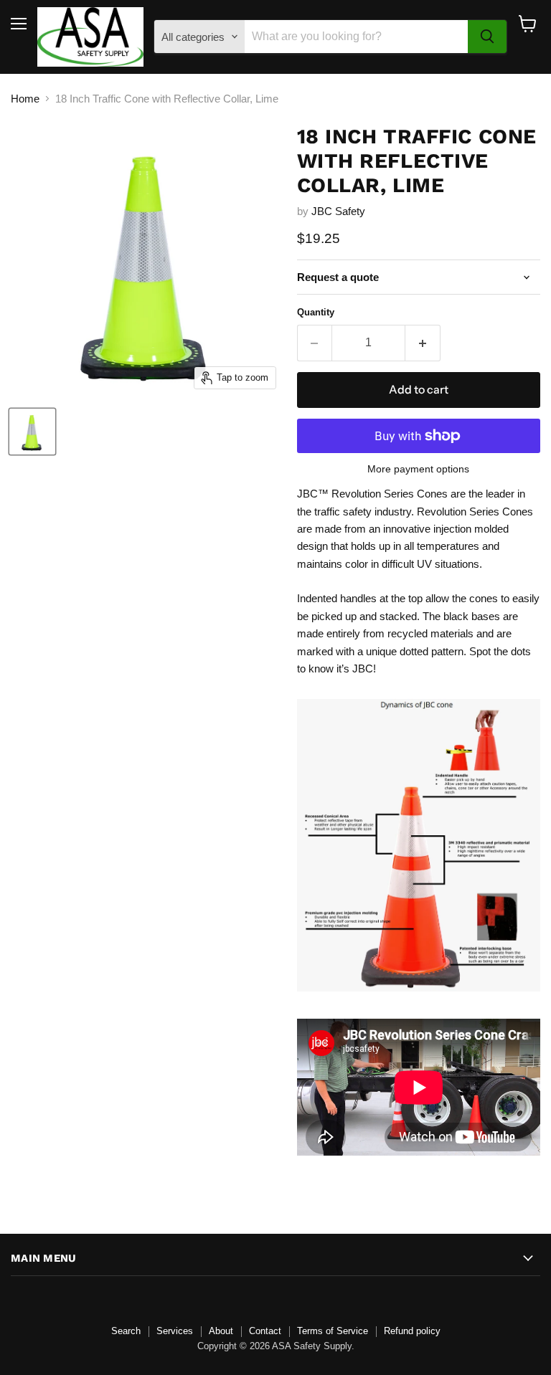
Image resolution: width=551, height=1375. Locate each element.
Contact (265, 1331)
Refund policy (412, 1331)
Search (126, 1331)
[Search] (487, 36)
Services (174, 1331)
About (221, 1331)
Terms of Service (332, 1331)
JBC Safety (338, 211)
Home (25, 98)
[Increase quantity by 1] (423, 343)
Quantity (315, 312)
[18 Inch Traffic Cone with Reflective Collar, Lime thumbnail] (32, 432)
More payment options (418, 469)
